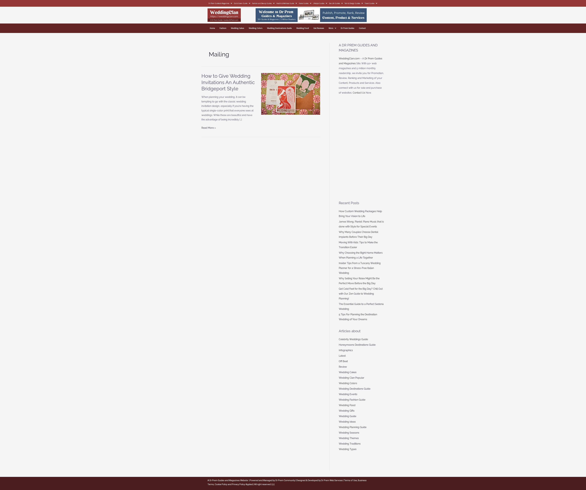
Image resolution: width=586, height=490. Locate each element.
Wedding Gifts (346, 410)
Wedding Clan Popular (351, 377)
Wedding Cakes (237, 28)
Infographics (346, 350)
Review (343, 366)
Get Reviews (318, 28)
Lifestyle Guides (318, 3)
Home (212, 28)
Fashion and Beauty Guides (262, 3)
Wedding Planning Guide (352, 427)
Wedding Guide (347, 416)
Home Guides (303, 3)
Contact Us (359, 92)
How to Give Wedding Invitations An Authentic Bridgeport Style (228, 82)
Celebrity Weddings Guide (353, 339)
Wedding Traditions (350, 443)
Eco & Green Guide (240, 3)
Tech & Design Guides (352, 3)
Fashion (223, 28)
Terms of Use (350, 480)
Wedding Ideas (347, 421)
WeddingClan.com (349, 58)
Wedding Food (302, 28)
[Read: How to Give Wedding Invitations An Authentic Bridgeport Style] (290, 93)
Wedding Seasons (349, 432)
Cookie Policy (221, 484)
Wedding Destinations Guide (279, 28)
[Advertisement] (361, 148)
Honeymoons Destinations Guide (357, 344)
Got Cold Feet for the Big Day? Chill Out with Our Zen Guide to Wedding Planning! (361, 293)
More (331, 28)
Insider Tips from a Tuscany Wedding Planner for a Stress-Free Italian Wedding (360, 268)
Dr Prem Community (285, 480)
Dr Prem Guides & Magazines (218, 3)
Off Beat (343, 361)
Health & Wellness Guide (285, 3)
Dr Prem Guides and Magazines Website (229, 480)
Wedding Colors (255, 28)
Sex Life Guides (334, 3)
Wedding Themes (349, 438)
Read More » (208, 127)
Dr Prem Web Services (332, 480)
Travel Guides (369, 3)
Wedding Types (347, 449)
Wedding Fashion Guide (352, 399)
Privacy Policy (238, 484)
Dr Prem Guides (347, 28)
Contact (362, 28)
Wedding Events (348, 394)
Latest (342, 355)
